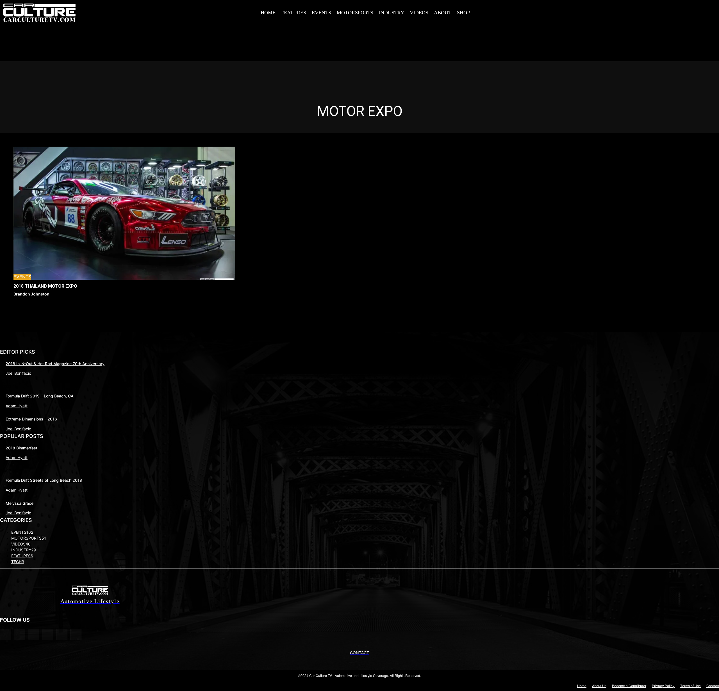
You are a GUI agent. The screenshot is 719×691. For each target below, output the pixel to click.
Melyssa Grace (19, 503)
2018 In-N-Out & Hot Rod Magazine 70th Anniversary (55, 363)
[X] (622, 11)
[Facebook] (597, 11)
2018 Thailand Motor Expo (45, 286)
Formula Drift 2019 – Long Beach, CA (40, 396)
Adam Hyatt (17, 405)
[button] (586, 12)
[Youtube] (648, 11)
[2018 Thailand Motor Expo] (124, 213)
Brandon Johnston (31, 294)
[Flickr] (19, 634)
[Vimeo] (635, 11)
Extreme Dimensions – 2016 (31, 419)
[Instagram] (610, 11)
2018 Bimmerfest (21, 447)
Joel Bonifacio (18, 373)
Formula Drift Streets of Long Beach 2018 (44, 480)
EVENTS (22, 276)
